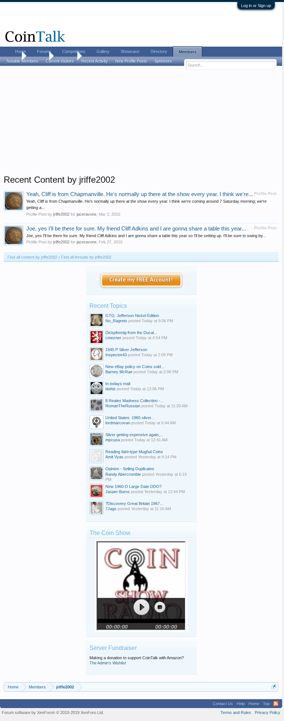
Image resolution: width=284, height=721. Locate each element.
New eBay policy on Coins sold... (134, 366)
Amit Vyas (114, 457)
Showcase (130, 51)
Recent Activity (94, 61)
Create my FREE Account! (141, 280)
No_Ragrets (116, 321)
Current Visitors (60, 61)
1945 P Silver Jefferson (126, 349)
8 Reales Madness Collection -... (134, 400)
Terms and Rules (235, 712)
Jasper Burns (117, 491)
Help (241, 703)
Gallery (103, 51)
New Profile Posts (131, 61)
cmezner (113, 338)
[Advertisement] (141, 122)
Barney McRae (118, 372)
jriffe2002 (61, 214)
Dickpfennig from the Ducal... (131, 332)
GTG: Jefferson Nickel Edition (132, 315)
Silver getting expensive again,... (134, 434)
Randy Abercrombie (123, 474)
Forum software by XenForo (53, 712)
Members (187, 52)
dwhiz (110, 389)
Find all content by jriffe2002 (32, 257)
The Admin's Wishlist (107, 663)
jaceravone (87, 214)
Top (266, 703)
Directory (159, 51)
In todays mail (117, 383)
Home (20, 51)
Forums (44, 51)
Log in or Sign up (256, 5)
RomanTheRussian (122, 406)
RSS (275, 703)
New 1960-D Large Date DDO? (133, 486)
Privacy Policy (267, 712)
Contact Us (223, 703)
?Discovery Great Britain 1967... (134, 503)
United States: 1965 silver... (129, 417)
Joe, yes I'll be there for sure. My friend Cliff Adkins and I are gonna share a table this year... (136, 229)
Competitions (73, 51)
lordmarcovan (117, 423)
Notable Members (22, 61)
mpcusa (112, 440)
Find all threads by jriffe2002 (86, 257)
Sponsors (163, 61)
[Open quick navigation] (273, 686)
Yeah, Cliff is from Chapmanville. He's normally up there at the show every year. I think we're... (139, 194)
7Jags (110, 508)
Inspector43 (116, 355)
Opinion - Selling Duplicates (129, 468)
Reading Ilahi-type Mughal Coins (134, 451)
